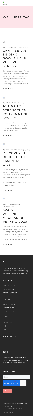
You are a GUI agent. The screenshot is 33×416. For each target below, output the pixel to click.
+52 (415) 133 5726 (9, 311)
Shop (4, 326)
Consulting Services (9, 286)
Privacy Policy (8, 412)
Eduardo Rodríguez (15, 204)
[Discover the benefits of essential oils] (4, 144)
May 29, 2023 (23, 103)
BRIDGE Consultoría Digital (13, 408)
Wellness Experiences (10, 293)
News (4, 204)
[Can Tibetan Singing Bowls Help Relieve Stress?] (4, 42)
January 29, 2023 (24, 150)
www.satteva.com (8, 308)
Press (5, 329)
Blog (4, 47)
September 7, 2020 (8, 206)
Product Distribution (9, 289)
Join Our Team (7, 322)
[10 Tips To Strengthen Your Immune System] (4, 97)
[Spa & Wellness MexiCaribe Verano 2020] (4, 199)
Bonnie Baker (13, 47)
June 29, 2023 (23, 47)
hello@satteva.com (9, 304)
